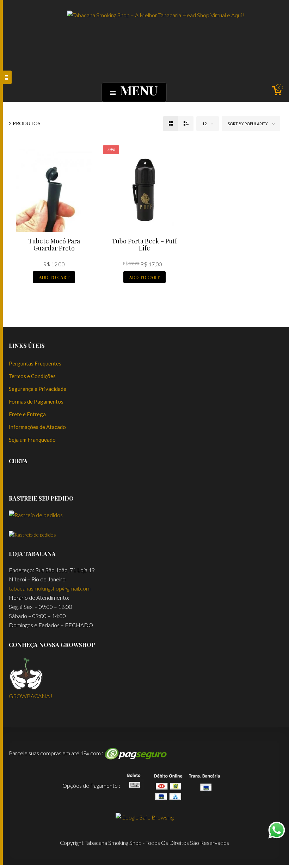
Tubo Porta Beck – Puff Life (144, 244)
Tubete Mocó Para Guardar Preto (54, 244)
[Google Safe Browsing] (145, 816)
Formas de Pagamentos (36, 401)
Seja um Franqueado (32, 439)
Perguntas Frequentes (35, 363)
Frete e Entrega (27, 414)
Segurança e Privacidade (37, 389)
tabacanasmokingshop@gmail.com (50, 588)
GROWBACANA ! (31, 695)
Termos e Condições (32, 376)
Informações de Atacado (37, 427)
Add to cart (54, 277)
